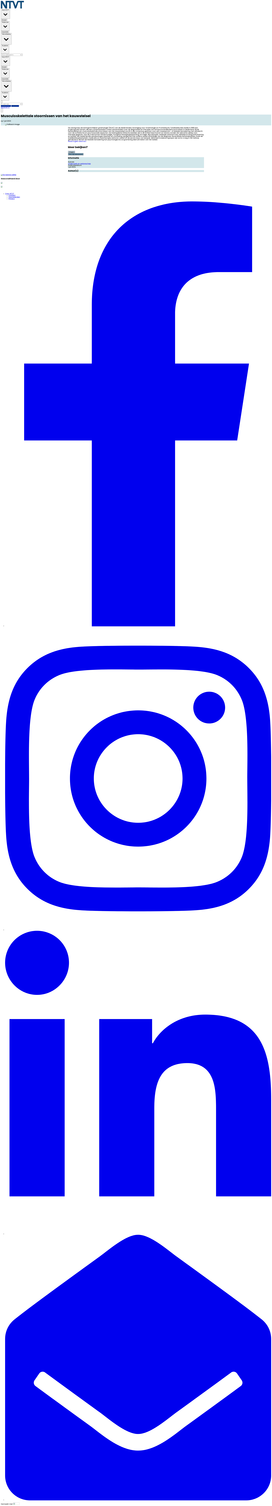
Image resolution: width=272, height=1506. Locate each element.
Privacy (11, 199)
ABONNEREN (6, 106)
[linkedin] (138, 1234)
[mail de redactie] (138, 1500)
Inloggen (71, 152)
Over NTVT (9, 194)
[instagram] (138, 930)
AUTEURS (15, 106)
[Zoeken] (22, 55)
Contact (12, 195)
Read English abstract (77, 141)
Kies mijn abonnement (76, 154)
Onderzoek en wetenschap (79, 164)
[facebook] (138, 626)
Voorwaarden (14, 197)
